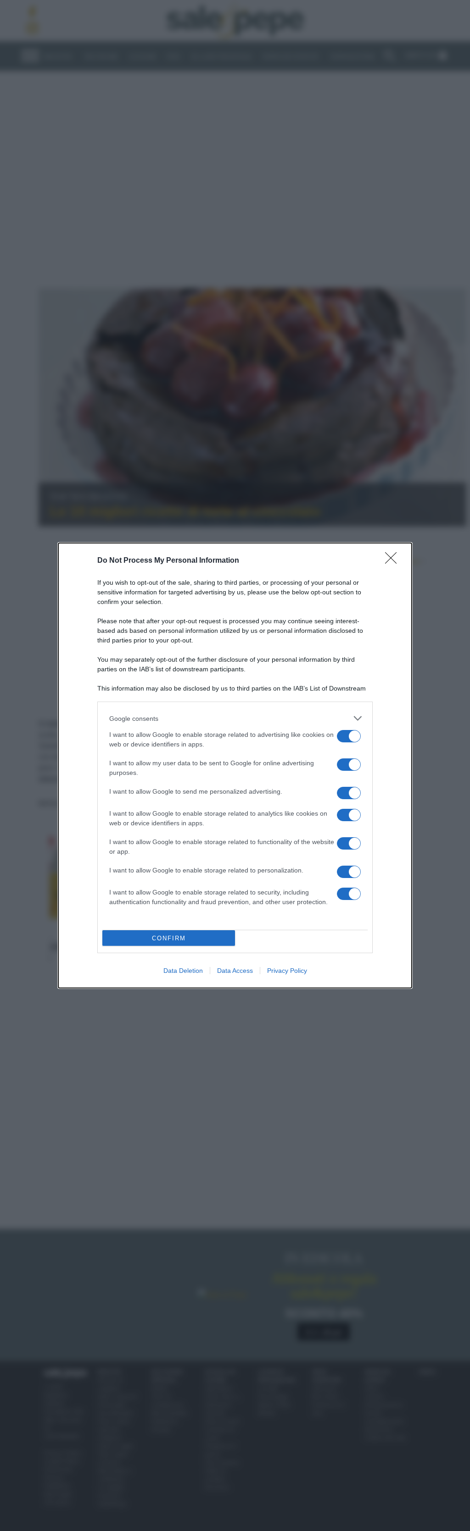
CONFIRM (169, 938)
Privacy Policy (287, 970)
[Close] (394, 561)
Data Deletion (183, 970)
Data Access (235, 970)
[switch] (349, 736)
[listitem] (235, 718)
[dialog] (235, 765)
